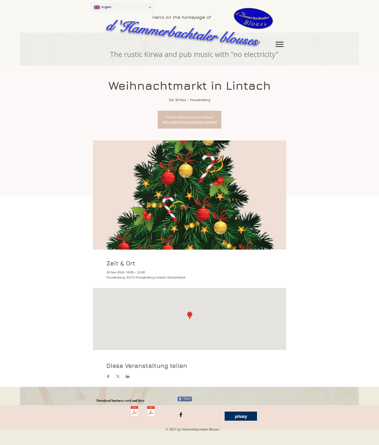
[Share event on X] (118, 376)
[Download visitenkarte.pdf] (134, 411)
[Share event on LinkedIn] (127, 376)
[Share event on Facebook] (108, 376)
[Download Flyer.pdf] (151, 411)
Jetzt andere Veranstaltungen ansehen (189, 122)
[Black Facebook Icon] (181, 415)
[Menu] (279, 44)
